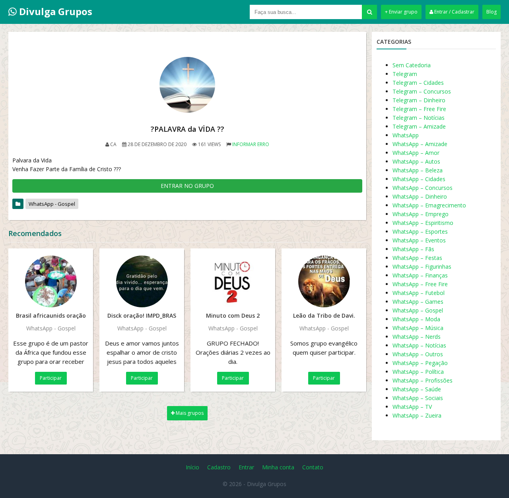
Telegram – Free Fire (419, 109)
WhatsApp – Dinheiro (419, 196)
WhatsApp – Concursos (422, 187)
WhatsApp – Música (417, 328)
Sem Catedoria (411, 65)
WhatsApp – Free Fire (420, 284)
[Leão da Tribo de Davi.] (324, 281)
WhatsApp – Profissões (422, 380)
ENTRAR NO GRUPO (187, 185)
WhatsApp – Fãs (413, 249)
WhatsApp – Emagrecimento (429, 205)
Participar (51, 378)
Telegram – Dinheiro (418, 100)
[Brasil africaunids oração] (50, 281)
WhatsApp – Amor (415, 152)
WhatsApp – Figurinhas (421, 266)
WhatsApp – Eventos (419, 240)
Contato (312, 467)
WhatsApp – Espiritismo (422, 223)
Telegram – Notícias (418, 117)
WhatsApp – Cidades (418, 179)
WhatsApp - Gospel (52, 203)
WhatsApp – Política (418, 371)
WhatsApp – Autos (416, 161)
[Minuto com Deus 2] (232, 281)
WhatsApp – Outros (417, 354)
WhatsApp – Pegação (420, 363)
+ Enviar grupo (401, 11)
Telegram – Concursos (421, 91)
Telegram (404, 74)
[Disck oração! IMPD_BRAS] (141, 281)
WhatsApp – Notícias (419, 345)
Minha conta (278, 467)
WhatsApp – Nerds (416, 336)
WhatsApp (405, 135)
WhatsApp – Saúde (416, 389)
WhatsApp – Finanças (420, 275)
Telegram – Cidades (418, 82)
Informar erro (250, 144)
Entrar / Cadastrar (453, 11)
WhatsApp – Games (417, 301)
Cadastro (219, 467)
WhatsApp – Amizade (419, 144)
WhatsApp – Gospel (417, 310)
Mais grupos (189, 413)
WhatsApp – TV (412, 406)
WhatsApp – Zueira (416, 415)
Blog (491, 11)
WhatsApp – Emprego (420, 214)
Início (192, 467)
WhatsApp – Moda (416, 319)
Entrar (246, 467)
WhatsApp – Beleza (417, 170)
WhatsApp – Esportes (420, 231)
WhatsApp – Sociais (417, 398)
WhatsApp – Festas (417, 258)
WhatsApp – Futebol (418, 293)
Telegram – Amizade (419, 126)
